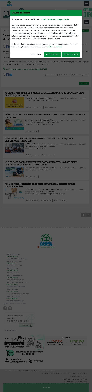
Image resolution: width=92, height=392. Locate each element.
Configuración (35, 54)
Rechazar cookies (71, 54)
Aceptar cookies (52, 54)
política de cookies (55, 47)
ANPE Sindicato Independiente (56, 19)
